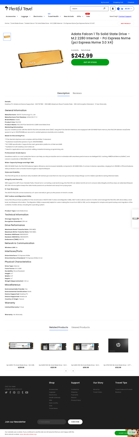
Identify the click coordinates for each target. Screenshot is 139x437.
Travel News (53, 408)
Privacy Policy (76, 400)
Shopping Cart (118, 2)
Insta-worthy (53, 403)
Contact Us (75, 389)
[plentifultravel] (18, 11)
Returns (73, 397)
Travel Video (97, 392)
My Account (105, 2)
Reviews (77, 93)
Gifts (50, 400)
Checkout (131, 2)
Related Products (58, 327)
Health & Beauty (54, 397)
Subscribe (75, 422)
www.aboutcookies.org (28, 434)
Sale (50, 406)
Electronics (53, 395)
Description (63, 93)
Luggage (52, 392)
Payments (74, 395)
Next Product (126, 23)
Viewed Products (80, 327)
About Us (96, 389)
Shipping (74, 392)
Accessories (53, 389)
